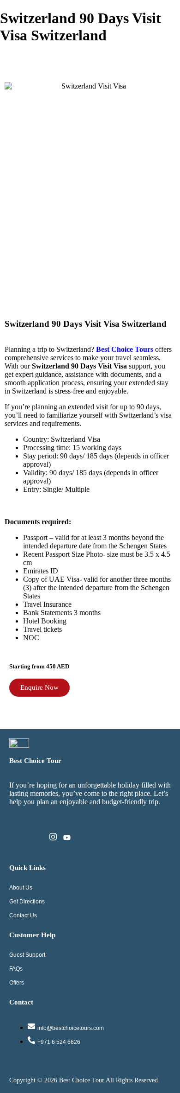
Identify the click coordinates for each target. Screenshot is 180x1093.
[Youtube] (67, 839)
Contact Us (23, 915)
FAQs (16, 969)
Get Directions (27, 901)
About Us (20, 887)
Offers (16, 982)
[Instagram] (53, 839)
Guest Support (27, 955)
